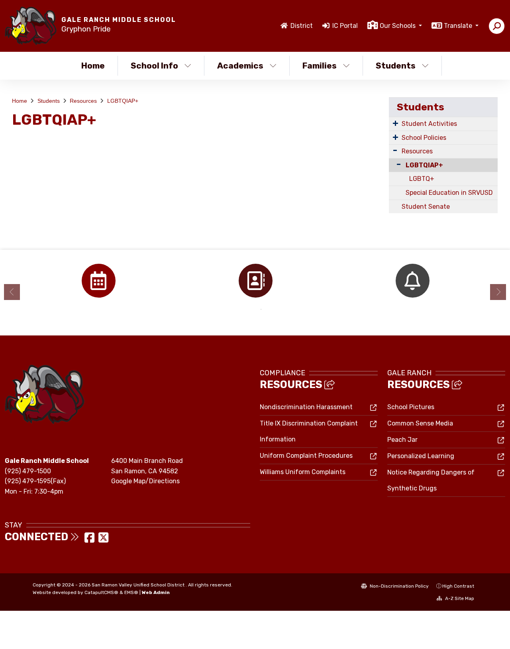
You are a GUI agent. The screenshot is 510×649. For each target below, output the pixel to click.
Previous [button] (12, 292)
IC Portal (345, 25)
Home (93, 66)
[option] (98, 281)
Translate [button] (459, 25)
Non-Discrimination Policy (399, 586)
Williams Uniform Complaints (302, 472)
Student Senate (426, 206)
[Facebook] (90, 540)
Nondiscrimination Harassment (306, 407)
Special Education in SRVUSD (449, 192)
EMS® (131, 592)
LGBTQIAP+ (122, 101)
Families (319, 66)
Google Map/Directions (145, 481)
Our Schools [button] (398, 25)
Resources (83, 101)
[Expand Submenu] (395, 123)
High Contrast (458, 586)
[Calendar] (98, 281)
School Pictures (410, 407)
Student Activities (429, 123)
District (301, 25)
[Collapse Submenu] (396, 164)
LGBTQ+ (421, 178)
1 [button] (249, 310)
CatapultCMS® (101, 592)
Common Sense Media (420, 423)
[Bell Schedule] (412, 281)
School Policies (424, 137)
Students (396, 66)
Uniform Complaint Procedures (306, 455)
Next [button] (498, 292)
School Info (154, 66)
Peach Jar (402, 439)
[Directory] (255, 281)
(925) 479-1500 (28, 471)
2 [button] (261, 310)
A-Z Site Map (459, 598)
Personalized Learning (420, 456)
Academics (240, 66)
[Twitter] (103, 540)
